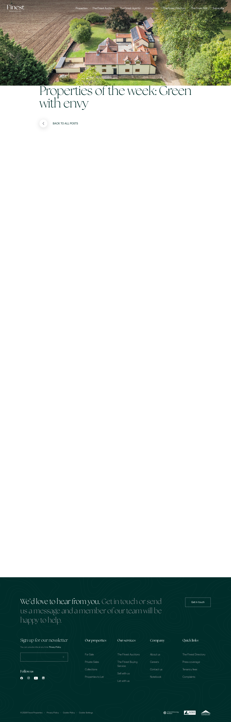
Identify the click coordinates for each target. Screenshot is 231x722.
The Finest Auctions (103, 8)
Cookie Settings (86, 713)
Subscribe (218, 8)
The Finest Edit (199, 8)
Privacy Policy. (55, 647)
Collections (91, 669)
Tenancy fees (189, 669)
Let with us (123, 681)
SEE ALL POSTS (163, 286)
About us (155, 654)
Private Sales (92, 662)
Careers (154, 662)
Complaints (188, 677)
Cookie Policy (69, 713)
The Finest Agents (130, 8)
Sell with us (123, 673)
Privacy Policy (53, 713)
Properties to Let (94, 677)
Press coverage (191, 662)
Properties (81, 8)
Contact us (151, 8)
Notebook (155, 677)
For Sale (89, 654)
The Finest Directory (174, 8)
